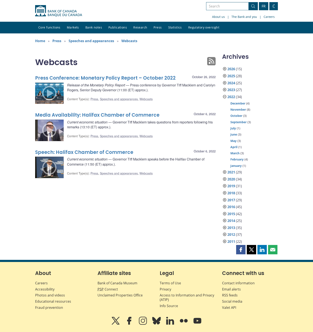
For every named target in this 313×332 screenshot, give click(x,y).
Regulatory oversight (203, 27)
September (238, 122)
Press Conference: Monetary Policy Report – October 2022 (105, 78)
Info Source (169, 305)
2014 (231, 220)
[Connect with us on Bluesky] (157, 323)
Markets (73, 27)
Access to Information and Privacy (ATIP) (187, 297)
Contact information (238, 283)
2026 (231, 69)
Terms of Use (170, 283)
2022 (231, 96)
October (236, 116)
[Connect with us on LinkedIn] (170, 323)
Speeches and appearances (91, 41)
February (237, 159)
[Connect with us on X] (116, 323)
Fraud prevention (49, 307)
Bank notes (93, 27)
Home (40, 41)
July (233, 128)
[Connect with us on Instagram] (143, 323)
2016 (231, 207)
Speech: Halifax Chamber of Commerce (84, 152)
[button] (241, 249)
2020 (231, 179)
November (238, 109)
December (237, 103)
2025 (231, 76)
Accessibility (45, 289)
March (235, 153)
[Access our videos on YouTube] (197, 323)
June (233, 134)
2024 (231, 83)
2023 (231, 89)
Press (158, 27)
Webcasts (129, 41)
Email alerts (231, 289)
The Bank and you (244, 17)
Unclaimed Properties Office (120, 295)
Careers (269, 17)
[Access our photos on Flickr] (184, 323)
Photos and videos (50, 295)
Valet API (229, 307)
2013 (231, 227)
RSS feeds (230, 295)
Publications (117, 27)
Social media (232, 301)
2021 (231, 172)
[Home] (58, 11)
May (233, 141)
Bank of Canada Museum (117, 283)
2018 (231, 193)
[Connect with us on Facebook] (129, 323)
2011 (231, 241)
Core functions (49, 27)
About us (218, 17)
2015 (231, 214)
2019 (231, 186)
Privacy (165, 289)
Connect (108, 289)
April (233, 147)
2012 (231, 234)
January (236, 166)
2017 (231, 200)
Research (140, 27)
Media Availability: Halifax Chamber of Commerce (97, 115)
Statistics (175, 27)
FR (264, 6)
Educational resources (53, 301)
